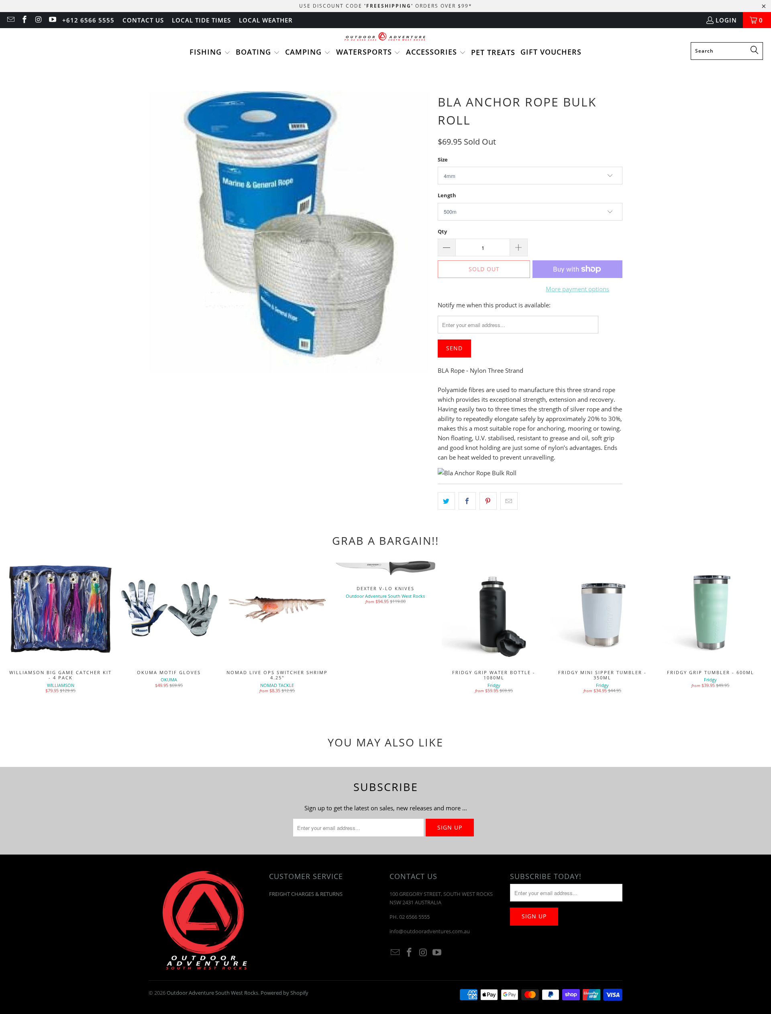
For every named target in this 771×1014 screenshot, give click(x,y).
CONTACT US (143, 20)
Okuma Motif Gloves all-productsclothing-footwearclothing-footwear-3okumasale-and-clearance (168, 609)
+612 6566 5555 (88, 20)
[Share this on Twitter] (446, 501)
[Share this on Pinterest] (488, 501)
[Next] (748, 633)
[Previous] (23, 633)
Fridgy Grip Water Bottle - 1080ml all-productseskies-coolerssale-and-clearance (494, 609)
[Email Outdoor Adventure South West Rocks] (10, 20)
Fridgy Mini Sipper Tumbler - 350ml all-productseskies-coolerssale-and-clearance (602, 609)
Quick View (494, 627)
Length (447, 195)
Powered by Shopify (284, 992)
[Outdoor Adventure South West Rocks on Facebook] (24, 20)
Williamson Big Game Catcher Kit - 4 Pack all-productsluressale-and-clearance (60, 609)
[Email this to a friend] (509, 501)
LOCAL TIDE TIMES (201, 20)
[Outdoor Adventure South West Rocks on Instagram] (38, 20)
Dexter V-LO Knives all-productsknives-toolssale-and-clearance (385, 567)
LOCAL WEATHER (266, 20)
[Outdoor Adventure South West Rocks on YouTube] (52, 20)
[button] (210, 52)
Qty (442, 231)
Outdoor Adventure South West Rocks (212, 992)
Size (443, 159)
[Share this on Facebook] (467, 501)
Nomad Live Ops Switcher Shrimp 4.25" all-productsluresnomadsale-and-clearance (277, 609)
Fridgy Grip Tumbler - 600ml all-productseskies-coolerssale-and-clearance (710, 609)
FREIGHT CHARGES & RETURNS (306, 893)
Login (726, 20)
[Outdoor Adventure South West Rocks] (386, 37)
